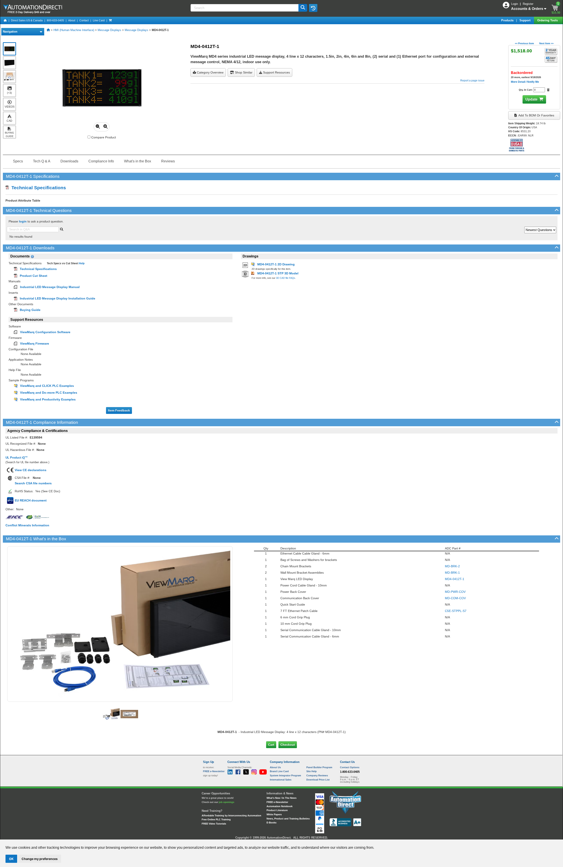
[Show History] (313, 8)
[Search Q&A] (61, 229)
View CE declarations (30, 470)
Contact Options (349, 767)
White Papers (274, 814)
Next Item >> (546, 43)
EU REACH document (31, 500)
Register (528, 4)
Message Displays (109, 30)
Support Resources (276, 72)
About (71, 20)
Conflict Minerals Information (27, 525)
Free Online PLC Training (216, 819)
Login (515, 4)
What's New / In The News (281, 798)
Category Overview (209, 72)
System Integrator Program (285, 775)
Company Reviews (317, 775)
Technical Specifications (37, 187)
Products (507, 20)
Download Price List (318, 779)
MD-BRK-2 (452, 566)
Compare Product (103, 137)
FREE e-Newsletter (277, 802)
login (23, 221)
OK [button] (11, 859)
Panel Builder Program (319, 767)
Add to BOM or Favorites (536, 115)
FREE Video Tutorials (214, 823)
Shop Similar (243, 72)
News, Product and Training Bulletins (288, 818)
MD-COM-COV (455, 598)
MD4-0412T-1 (454, 579)
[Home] (5, 20)
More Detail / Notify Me (525, 81)
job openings (226, 802)
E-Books (271, 822)
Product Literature (277, 810)
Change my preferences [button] (40, 859)
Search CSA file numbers (33, 483)
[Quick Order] (110, 20)
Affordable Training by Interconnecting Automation (231, 815)
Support (525, 20)
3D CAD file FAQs (285, 278)
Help (81, 263)
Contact (84, 20)
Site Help (311, 771)
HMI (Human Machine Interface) (73, 30)
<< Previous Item (524, 43)
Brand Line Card (279, 771)
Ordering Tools (548, 20)
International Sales (280, 779)
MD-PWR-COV (455, 591)
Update (531, 99)
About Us (275, 767)
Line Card (99, 20)
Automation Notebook (279, 806)
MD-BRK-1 (452, 572)
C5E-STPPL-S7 (455, 611)
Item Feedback (119, 410)
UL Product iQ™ (16, 457)
